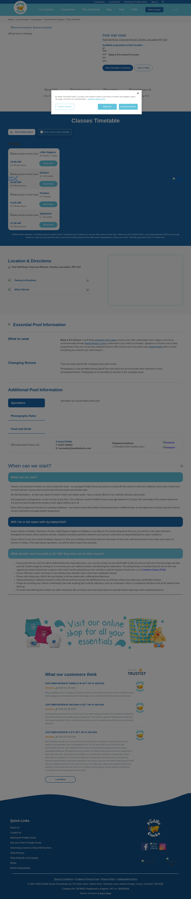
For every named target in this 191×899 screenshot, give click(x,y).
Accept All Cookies (128, 106)
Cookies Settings (65, 106)
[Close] (138, 93)
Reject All (107, 106)
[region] (96, 102)
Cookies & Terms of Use (96, 99)
